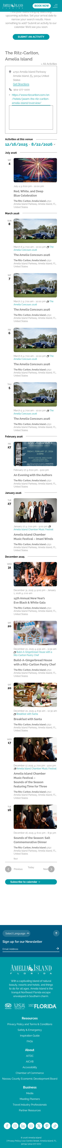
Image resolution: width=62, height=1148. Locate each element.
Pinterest (47, 1126)
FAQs (30, 1041)
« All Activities (49, 63)
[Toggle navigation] (55, 6)
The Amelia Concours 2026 (32, 255)
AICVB (30, 1061)
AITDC (30, 1055)
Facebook (7, 1126)
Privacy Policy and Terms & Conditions (29, 1024)
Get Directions (21, 84)
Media (29, 1093)
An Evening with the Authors (33, 475)
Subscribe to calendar (23, 881)
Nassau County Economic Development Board (29, 1078)
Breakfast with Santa (28, 719)
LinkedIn (23, 1126)
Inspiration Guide (30, 1035)
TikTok (55, 1126)
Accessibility (30, 1067)
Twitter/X (39, 1126)
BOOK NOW (41, 5)
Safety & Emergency (30, 1029)
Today (31, 867)
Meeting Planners (30, 1098)
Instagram (15, 1126)
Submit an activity (31, 36)
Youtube (31, 1126)
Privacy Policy (14, 1141)
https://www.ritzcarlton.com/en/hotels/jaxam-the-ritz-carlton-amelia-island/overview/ (30, 99)
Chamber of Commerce (30, 1073)
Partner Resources (30, 1110)
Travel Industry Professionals (30, 1104)
